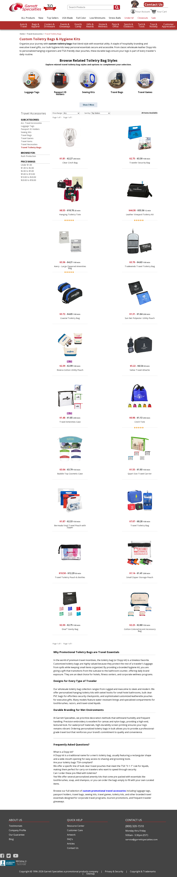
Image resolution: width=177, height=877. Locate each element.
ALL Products (28, 18)
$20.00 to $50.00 (28, 180)
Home (22, 34)
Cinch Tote (140, 421)
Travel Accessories (35, 34)
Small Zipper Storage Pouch (139, 577)
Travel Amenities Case (70, 421)
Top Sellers (52, 18)
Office (115, 25)
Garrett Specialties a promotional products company (71, 871)
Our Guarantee (16, 835)
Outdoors (128, 25)
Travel (23, 25)
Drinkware (49, 25)
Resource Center (75, 826)
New (40, 18)
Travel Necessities (29, 144)
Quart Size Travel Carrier (140, 473)
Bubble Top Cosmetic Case (70, 473)
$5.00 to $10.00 (28, 174)
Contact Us (154, 4)
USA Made (67, 18)
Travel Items (26, 141)
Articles (71, 843)
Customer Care (75, 830)
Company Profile (17, 830)
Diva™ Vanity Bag (70, 629)
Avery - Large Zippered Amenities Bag (70, 267)
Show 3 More (88, 105)
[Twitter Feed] (8, 856)
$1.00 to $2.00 (27, 168)
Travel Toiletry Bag (140, 525)
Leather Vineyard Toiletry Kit (140, 214)
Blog (11, 839)
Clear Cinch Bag (70, 162)
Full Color (81, 18)
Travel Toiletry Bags (53, 34)
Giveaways (64, 25)
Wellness (102, 25)
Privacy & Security (114, 871)
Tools (141, 25)
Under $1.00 (26, 165)
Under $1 (129, 18)
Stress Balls (115, 18)
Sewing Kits (26, 132)
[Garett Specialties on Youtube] (15, 856)
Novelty (153, 25)
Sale (153, 18)
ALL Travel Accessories (31, 123)
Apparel (35, 25)
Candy (78, 25)
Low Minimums (97, 18)
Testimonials (15, 826)
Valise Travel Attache (140, 370)
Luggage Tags (27, 126)
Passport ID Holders (30, 129)
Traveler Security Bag (139, 162)
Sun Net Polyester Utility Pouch (140, 318)
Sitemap (90, 873)
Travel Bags (26, 135)
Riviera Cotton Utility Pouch (70, 370)
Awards (90, 25)
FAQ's (70, 839)
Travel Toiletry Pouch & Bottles (70, 577)
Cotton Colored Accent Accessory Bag (140, 630)
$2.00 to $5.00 (27, 171)
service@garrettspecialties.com (141, 839)
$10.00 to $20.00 (28, 177)
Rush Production (28, 156)
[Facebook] (2, 856)
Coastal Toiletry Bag (70, 318)
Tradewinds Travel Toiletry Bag (140, 266)
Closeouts (143, 18)
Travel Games (27, 138)
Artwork (71, 835)
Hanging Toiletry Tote (70, 214)
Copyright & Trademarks (143, 871)
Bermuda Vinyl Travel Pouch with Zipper (70, 526)
